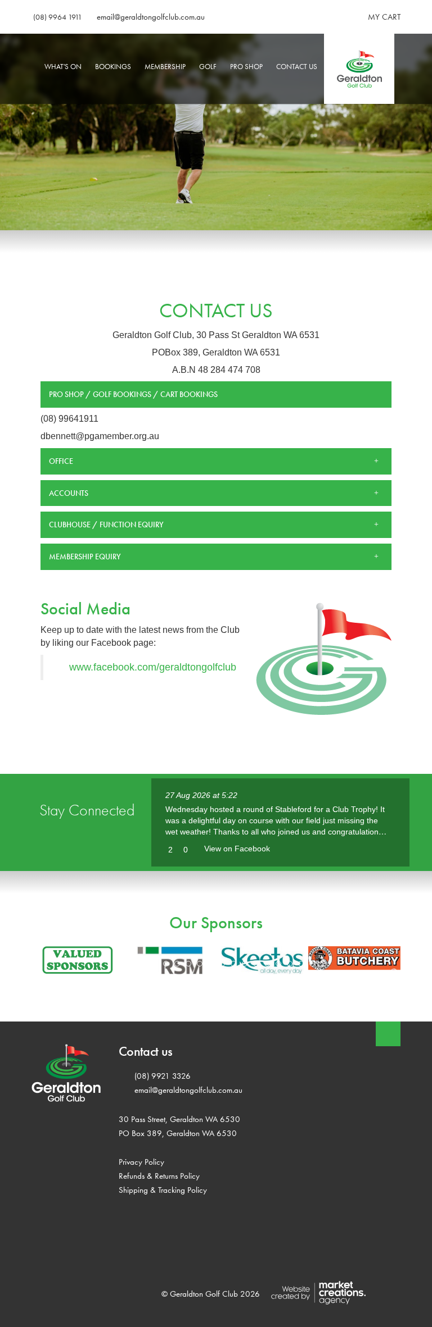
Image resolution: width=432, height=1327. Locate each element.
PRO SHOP (246, 66)
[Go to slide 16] (301, 963)
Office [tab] (61, 461)
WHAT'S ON (63, 66)
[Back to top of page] (388, 1034)
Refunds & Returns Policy (159, 1175)
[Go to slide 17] (312, 963)
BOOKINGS (113, 66)
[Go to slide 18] (323, 963)
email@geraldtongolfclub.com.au (151, 16)
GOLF (208, 66)
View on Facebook (237, 848)
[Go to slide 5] (177, 963)
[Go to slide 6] (188, 963)
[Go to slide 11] (245, 963)
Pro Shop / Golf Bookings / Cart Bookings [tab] (133, 394)
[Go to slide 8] (211, 963)
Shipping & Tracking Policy (163, 1189)
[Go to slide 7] (199, 963)
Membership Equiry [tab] (85, 556)
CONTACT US (296, 66)
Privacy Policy (141, 1161)
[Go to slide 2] (143, 963)
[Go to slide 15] (289, 963)
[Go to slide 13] (267, 963)
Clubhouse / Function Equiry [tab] (106, 524)
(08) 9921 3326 (162, 1075)
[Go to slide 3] (155, 963)
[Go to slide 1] (132, 963)
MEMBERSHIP (165, 66)
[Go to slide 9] (222, 963)
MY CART (384, 16)
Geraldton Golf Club (362, 66)
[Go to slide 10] (233, 963)
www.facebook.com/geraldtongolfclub (152, 667)
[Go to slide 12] (256, 963)
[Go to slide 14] (278, 963)
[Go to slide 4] (166, 963)
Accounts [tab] (68, 493)
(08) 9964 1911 (57, 17)
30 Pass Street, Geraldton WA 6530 (179, 1119)
